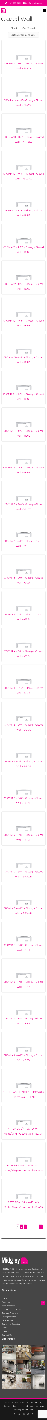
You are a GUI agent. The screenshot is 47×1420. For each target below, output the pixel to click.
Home (4, 1298)
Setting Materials (9, 1316)
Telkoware (6, 1406)
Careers (5, 1331)
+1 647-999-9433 (14, 3)
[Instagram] (28, 1414)
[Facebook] (14, 1414)
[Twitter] (19, 1414)
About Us (6, 1302)
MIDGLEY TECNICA (18, 1403)
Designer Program (10, 1313)
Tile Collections (8, 1305)
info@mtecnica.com (33, 3)
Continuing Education (11, 1324)
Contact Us (7, 1335)
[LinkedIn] (23, 1414)
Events (4, 1327)
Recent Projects (9, 1320)
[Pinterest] (32, 1414)
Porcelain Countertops (11, 1309)
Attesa (16, 1409)
